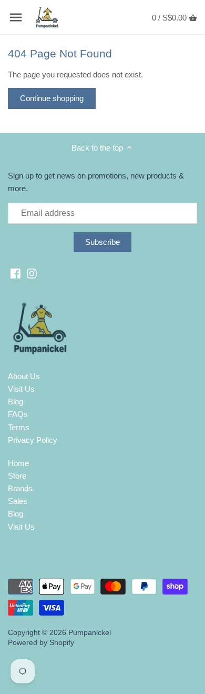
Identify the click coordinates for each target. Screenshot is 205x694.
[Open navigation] (16, 17)
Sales (17, 501)
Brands (20, 488)
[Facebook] (15, 273)
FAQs (18, 414)
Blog (15, 401)
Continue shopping (52, 98)
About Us (24, 376)
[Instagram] (32, 273)
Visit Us (21, 388)
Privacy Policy (32, 439)
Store (17, 475)
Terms (18, 427)
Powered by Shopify (41, 643)
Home (18, 463)
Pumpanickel (89, 633)
